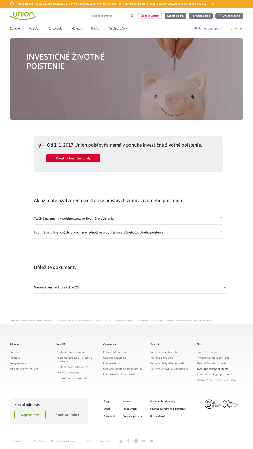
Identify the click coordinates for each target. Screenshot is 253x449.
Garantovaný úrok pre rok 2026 (56, 287)
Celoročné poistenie (114, 357)
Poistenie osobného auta (70, 352)
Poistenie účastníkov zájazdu (119, 374)
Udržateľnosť (157, 416)
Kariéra (127, 401)
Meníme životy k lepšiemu (24, 368)
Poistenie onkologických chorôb (214, 374)
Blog (106, 401)
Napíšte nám (30, 415)
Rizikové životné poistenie (211, 363)
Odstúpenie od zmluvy (162, 401)
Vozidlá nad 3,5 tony (67, 372)
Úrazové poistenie (207, 352)
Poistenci (15, 352)
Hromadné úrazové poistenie (213, 357)
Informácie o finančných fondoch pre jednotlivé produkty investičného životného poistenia (98, 232)
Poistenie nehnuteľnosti (163, 352)
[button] (150, 16)
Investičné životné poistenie (212, 368)
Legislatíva (105, 441)
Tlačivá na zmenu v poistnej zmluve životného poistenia (74, 218)
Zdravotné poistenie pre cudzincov (216, 379)
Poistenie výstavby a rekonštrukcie (169, 368)
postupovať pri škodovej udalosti (187, 3)
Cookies (88, 441)
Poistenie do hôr (112, 363)
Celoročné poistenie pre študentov (122, 368)
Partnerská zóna (17, 441)
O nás (107, 408)
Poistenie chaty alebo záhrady (167, 363)
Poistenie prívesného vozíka (72, 366)
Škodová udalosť (67, 415)
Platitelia (15, 357)
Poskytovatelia (18, 363)
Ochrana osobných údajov (63, 441)
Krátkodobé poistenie (115, 352)
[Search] (132, 16)
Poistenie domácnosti (162, 357)
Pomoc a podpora (133, 416)
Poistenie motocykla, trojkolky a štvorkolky (74, 359)
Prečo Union (130, 408)
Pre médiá (109, 416)
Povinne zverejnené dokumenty (168, 408)
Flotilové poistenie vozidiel (71, 378)
